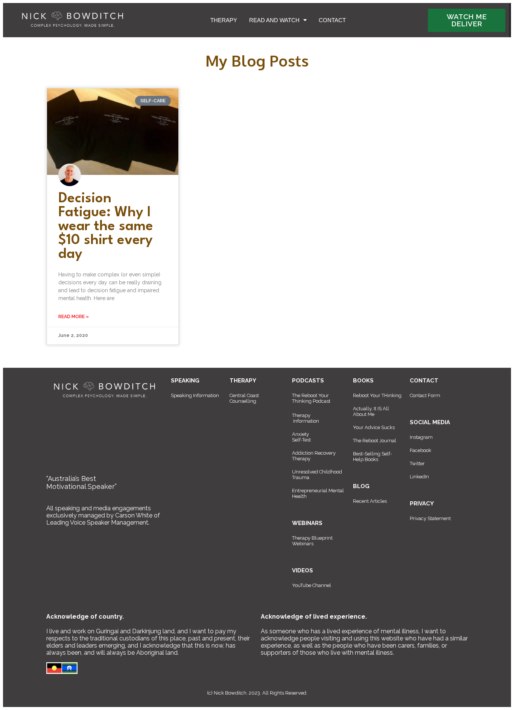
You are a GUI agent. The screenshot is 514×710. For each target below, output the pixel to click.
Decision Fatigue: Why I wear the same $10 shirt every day (105, 226)
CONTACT (332, 20)
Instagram (421, 437)
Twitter (417, 463)
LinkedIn (419, 476)
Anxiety (300, 434)
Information (306, 421)
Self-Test (301, 440)
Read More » (73, 316)
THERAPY (223, 20)
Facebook (420, 450)
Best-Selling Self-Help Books (372, 456)
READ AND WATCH (274, 20)
